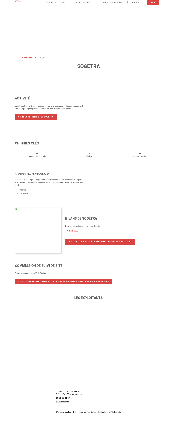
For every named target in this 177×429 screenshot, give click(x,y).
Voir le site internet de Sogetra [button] (35, 117)
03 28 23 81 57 (63, 398)
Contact (153, 2)
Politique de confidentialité (84, 412)
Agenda (136, 2)
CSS (17, 57)
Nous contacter (62, 402)
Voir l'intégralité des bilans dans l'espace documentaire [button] (100, 242)
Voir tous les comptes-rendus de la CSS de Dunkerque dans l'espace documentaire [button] (63, 281)
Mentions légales (63, 412)
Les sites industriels (55, 2)
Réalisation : (103, 412)
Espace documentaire (112, 2)
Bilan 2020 (73, 231)
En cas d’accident (83, 2)
